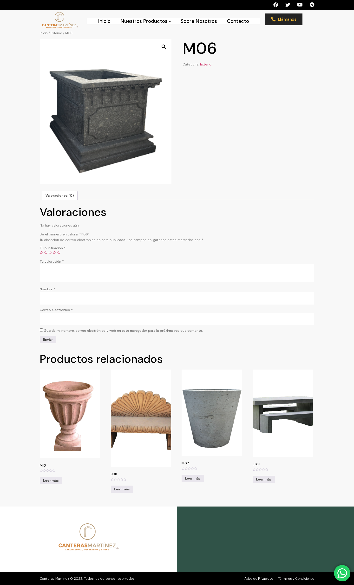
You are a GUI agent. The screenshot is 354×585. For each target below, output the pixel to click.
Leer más (51, 480)
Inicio (104, 21)
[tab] (60, 195)
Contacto (238, 21)
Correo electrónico (56, 310)
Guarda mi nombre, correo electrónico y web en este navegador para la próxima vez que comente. (123, 330)
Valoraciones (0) (60, 195)
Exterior (56, 33)
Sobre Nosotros (199, 21)
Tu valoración (52, 261)
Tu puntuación (53, 248)
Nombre (47, 289)
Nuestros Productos (143, 21)
